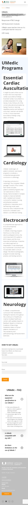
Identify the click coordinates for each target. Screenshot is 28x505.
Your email (4, 362)
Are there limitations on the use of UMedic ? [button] (11, 447)
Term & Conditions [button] (6, 480)
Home (3, 8)
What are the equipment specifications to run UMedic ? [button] (10, 399)
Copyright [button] (4, 477)
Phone (3, 369)
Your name (4, 355)
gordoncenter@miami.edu (8, 490)
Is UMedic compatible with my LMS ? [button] (10, 435)
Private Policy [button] (5, 482)
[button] (25, 2)
